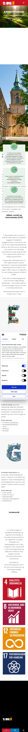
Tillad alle (14, 387)
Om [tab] (23, 339)
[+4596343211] (23, 730)
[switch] (24, 370)
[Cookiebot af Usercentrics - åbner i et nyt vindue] (19, 335)
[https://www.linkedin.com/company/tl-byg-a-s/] (15, 730)
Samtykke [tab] (5, 339)
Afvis (14, 396)
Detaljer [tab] (14, 339)
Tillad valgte (14, 391)
